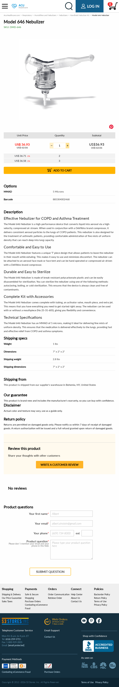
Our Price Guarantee (11, 598)
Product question (37, 541)
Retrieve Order (55, 598)
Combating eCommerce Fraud (16, 672)
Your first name (38, 513)
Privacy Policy (100, 604)
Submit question (50, 571)
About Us (75, 598)
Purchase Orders (33, 601)
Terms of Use (100, 601)
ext (78, 533)
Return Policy (100, 598)
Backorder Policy (102, 594)
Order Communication (59, 594)
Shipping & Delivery (11, 594)
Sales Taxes (7, 601)
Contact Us (76, 601)
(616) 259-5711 (13, 639)
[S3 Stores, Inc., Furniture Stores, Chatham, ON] (98, 646)
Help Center (76, 594)
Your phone (41, 533)
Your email (41, 523)
